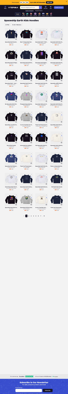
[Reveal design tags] (16, 39)
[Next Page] (44, 216)
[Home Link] (13, 7)
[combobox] (29, 7)
